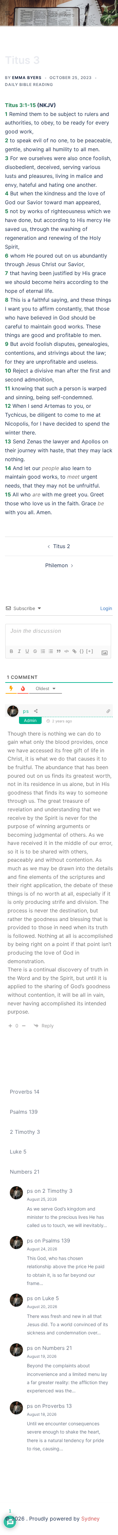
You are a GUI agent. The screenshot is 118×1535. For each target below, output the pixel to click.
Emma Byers (27, 77)
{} (82, 651)
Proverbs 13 (57, 1406)
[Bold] (11, 651)
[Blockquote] (58, 651)
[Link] (74, 651)
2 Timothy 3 (25, 1132)
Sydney (90, 1518)
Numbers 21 (24, 1171)
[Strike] (35, 651)
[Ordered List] (43, 651)
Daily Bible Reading (29, 84)
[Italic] (19, 651)
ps (26, 711)
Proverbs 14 (24, 1091)
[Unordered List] (50, 651)
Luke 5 (18, 1151)
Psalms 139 (24, 1111)
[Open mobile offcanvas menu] (7, 13)
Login (105, 608)
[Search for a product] (110, 12)
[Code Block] (66, 651)
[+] (89, 651)
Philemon (56, 565)
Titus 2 (61, 546)
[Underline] (27, 651)
